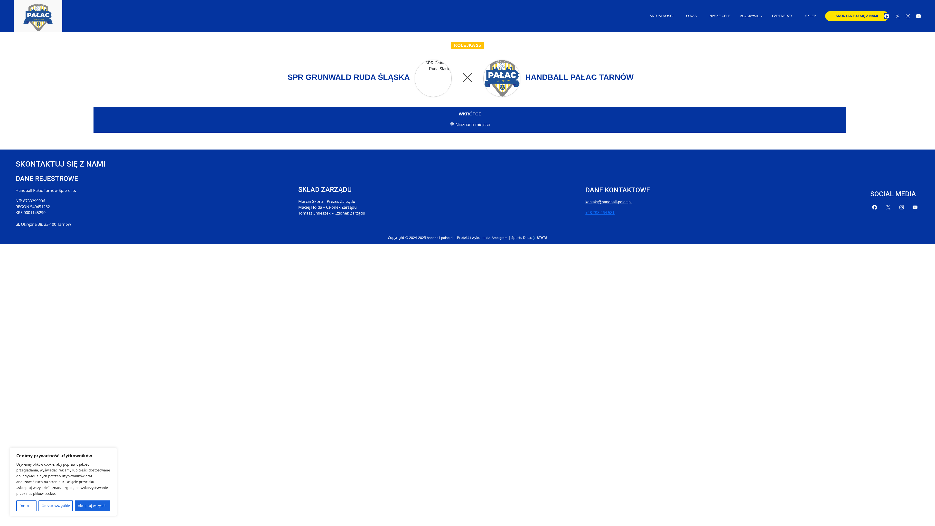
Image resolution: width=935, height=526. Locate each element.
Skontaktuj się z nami (857, 16)
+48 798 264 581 (600, 213)
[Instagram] (908, 16)
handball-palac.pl (440, 238)
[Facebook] (887, 16)
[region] (63, 482)
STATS (541, 238)
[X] (897, 16)
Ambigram (499, 238)
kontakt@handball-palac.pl (608, 202)
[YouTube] (915, 207)
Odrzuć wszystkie (56, 505)
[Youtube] (918, 16)
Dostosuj (26, 505)
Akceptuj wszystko (92, 505)
